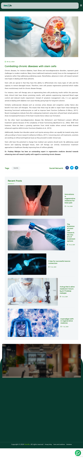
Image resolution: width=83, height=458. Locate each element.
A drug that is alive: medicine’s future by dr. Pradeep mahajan (67, 290)
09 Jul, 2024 (10, 61)
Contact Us (11, 364)
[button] (81, 5)
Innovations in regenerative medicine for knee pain (70, 198)
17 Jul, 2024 (69, 206)
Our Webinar (55, 400)
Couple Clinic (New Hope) (29, 397)
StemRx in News (56, 393)
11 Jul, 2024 (65, 326)
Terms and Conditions (59, 444)
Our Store (38, 403)
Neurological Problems (28, 391)
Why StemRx (39, 393)
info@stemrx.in (12, 423)
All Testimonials (40, 400)
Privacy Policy (48, 444)
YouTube (54, 396)
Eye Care (23, 404)
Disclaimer (69, 444)
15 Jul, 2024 (53, 267)
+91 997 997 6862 (14, 420)
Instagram (54, 406)
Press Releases (55, 403)
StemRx (16, 168)
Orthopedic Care (26, 401)
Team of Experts (41, 396)
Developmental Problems (29, 394)
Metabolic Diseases (26, 407)
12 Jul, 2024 (65, 296)
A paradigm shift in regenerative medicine (67, 321)
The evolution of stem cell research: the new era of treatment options (71, 232)
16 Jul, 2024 (72, 244)
